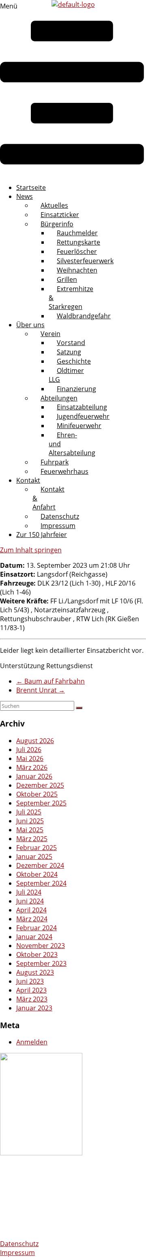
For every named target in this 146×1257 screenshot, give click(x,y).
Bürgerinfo (57, 223)
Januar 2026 (34, 776)
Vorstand (71, 342)
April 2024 (31, 909)
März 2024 (31, 918)
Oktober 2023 (37, 954)
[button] (72, 89)
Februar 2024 (36, 927)
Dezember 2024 (40, 865)
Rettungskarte (78, 242)
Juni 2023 (30, 981)
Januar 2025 (34, 856)
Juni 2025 (30, 820)
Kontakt (28, 480)
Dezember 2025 (40, 785)
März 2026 (31, 767)
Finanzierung (76, 388)
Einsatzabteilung (82, 407)
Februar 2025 (36, 847)
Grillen (67, 279)
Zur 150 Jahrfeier (41, 534)
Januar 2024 (34, 936)
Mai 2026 (29, 758)
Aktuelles (54, 205)
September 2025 (41, 803)
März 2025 (31, 838)
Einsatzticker (60, 214)
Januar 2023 (34, 1007)
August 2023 (35, 972)
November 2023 (40, 945)
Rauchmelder (77, 232)
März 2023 (31, 999)
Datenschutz (60, 516)
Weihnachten (77, 270)
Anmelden (31, 1042)
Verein (50, 333)
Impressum (58, 525)
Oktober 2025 (37, 794)
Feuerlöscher (77, 251)
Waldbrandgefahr (84, 315)
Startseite (31, 187)
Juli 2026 (28, 749)
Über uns (30, 324)
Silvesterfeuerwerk (85, 260)
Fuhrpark (55, 462)
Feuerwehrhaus (64, 471)
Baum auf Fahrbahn (50, 681)
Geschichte (74, 361)
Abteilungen (59, 398)
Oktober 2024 (37, 874)
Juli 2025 (28, 811)
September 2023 (41, 963)
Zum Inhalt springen (31, 549)
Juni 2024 (30, 901)
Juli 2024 (28, 892)
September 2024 (41, 883)
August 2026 (35, 740)
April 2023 (31, 990)
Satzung (69, 351)
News (24, 196)
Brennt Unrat (40, 690)
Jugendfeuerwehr (83, 416)
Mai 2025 (29, 829)
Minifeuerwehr (79, 425)
